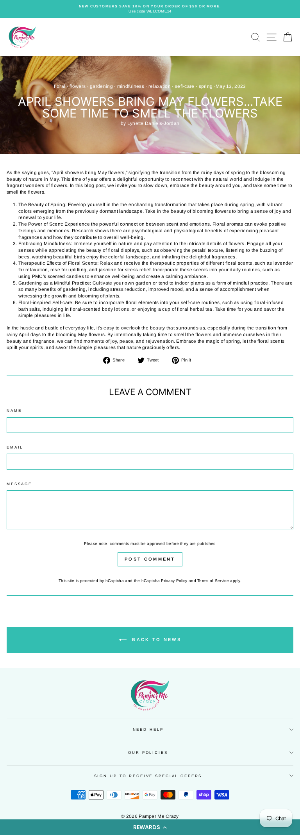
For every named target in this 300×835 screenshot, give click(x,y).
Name (14, 410)
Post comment (150, 559)
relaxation (159, 86)
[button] (150, 827)
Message (19, 484)
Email (15, 447)
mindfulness (130, 86)
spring (206, 86)
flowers (78, 86)
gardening (101, 86)
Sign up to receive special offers (148, 776)
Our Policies (148, 752)
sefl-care (185, 86)
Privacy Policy (174, 581)
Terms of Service (213, 581)
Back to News (155, 639)
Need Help (148, 729)
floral (59, 86)
